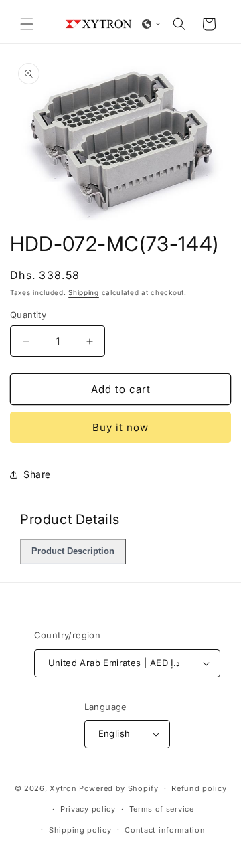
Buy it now (120, 427)
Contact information (165, 830)
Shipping (83, 292)
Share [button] (37, 474)
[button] (27, 24)
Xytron (63, 788)
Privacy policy (88, 809)
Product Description (72, 551)
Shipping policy (80, 830)
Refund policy (198, 788)
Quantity (28, 314)
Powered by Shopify (119, 788)
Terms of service (161, 809)
